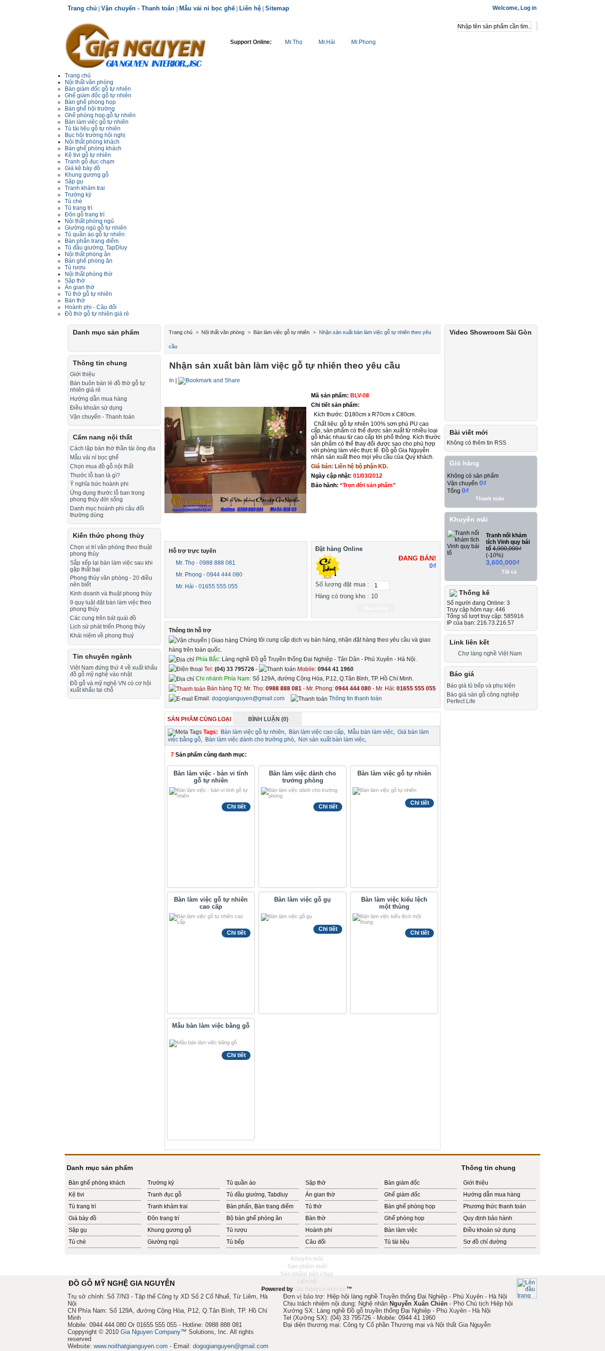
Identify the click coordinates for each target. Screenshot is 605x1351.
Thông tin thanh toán (355, 698)
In (171, 380)
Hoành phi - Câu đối (91, 307)
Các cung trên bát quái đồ (103, 618)
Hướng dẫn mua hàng (98, 399)
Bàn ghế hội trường (90, 108)
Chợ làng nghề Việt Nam (490, 653)
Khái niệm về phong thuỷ (102, 635)
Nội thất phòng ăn (88, 254)
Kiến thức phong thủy (108, 535)
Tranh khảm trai (85, 188)
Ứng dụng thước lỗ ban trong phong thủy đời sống (107, 496)
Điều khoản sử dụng (96, 407)
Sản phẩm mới (307, 1266)
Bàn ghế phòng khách (93, 148)
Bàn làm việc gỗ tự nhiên (97, 122)
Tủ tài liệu (396, 1242)
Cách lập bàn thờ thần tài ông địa (113, 448)
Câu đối (315, 1242)
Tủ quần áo (241, 1182)
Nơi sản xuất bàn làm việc (331, 739)
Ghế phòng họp (404, 1218)
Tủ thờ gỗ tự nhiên (88, 294)
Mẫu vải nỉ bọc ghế (207, 8)
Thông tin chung (100, 363)
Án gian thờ (320, 1194)
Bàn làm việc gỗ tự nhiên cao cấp (211, 903)
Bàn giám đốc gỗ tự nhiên (98, 89)
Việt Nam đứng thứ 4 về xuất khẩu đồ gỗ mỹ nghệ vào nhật (113, 671)
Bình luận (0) (268, 719)
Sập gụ (78, 1230)
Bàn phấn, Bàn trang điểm (260, 1206)
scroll (302, 1296)
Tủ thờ (313, 1206)
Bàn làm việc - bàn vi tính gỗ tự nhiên (210, 777)
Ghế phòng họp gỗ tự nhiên (100, 115)
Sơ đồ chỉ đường (485, 1242)
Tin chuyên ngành (102, 656)
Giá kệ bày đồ (82, 168)
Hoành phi (318, 1230)
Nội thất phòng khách (92, 141)
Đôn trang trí (163, 1218)
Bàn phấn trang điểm (92, 241)
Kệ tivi (76, 1194)
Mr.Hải (327, 42)
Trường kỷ (78, 194)
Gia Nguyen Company (151, 1331)
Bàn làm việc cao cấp (316, 732)
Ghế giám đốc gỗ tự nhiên (98, 95)
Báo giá (461, 674)
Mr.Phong (363, 42)
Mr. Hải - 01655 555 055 (206, 586)
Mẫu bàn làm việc (370, 732)
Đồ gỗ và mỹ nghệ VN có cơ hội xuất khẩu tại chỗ (110, 686)
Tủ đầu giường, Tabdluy (257, 1194)
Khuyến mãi (468, 519)
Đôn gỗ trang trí (84, 214)
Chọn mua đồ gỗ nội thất (101, 466)
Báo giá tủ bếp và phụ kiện (481, 685)
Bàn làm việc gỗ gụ (302, 899)
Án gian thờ (80, 287)
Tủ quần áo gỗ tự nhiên (95, 234)
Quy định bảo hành (487, 1218)
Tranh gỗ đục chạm (89, 161)
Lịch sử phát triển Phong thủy (107, 626)
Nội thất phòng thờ (88, 274)
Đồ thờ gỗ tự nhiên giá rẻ (97, 313)
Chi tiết (236, 806)
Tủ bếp (235, 1242)
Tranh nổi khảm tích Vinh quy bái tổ (508, 542)
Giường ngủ (163, 1242)
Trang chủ (82, 8)
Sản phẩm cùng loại (199, 719)
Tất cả (509, 572)
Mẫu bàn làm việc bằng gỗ (211, 1025)
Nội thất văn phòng (89, 82)
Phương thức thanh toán (494, 1206)
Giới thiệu (82, 374)
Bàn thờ (75, 300)
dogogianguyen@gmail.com (248, 698)
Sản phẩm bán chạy (306, 1274)
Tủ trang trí (78, 208)
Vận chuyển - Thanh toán (138, 8)
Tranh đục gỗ (164, 1194)
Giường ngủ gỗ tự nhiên (96, 227)
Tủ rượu (75, 267)
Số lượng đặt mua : (342, 584)
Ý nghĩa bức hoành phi (99, 484)
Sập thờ (315, 1182)
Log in (528, 8)
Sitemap (277, 8)
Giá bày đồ (82, 1218)
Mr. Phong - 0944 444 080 (208, 574)
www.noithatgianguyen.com (131, 1346)
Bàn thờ (315, 1218)
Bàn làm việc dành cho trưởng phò (249, 739)
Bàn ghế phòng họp (90, 102)
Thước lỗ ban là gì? (95, 475)
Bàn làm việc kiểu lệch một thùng (394, 903)
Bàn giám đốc (402, 1182)
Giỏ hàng (464, 463)
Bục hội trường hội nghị (95, 135)
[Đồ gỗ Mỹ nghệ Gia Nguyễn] (136, 45)
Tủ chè (73, 201)
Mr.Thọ (294, 42)
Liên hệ (250, 8)
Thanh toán (489, 498)
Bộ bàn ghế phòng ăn (254, 1218)
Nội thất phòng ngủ (89, 221)
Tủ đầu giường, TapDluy (96, 247)
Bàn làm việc (400, 1230)
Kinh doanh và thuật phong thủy (111, 593)
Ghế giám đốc (402, 1194)
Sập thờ (75, 280)
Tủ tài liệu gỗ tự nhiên (93, 128)
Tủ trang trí (82, 1206)
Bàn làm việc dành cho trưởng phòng (302, 777)
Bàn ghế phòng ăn (88, 261)
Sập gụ (74, 181)
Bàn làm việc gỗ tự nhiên (394, 773)
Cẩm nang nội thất (102, 437)
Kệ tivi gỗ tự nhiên (88, 155)
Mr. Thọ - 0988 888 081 (204, 562)
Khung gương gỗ (87, 175)
